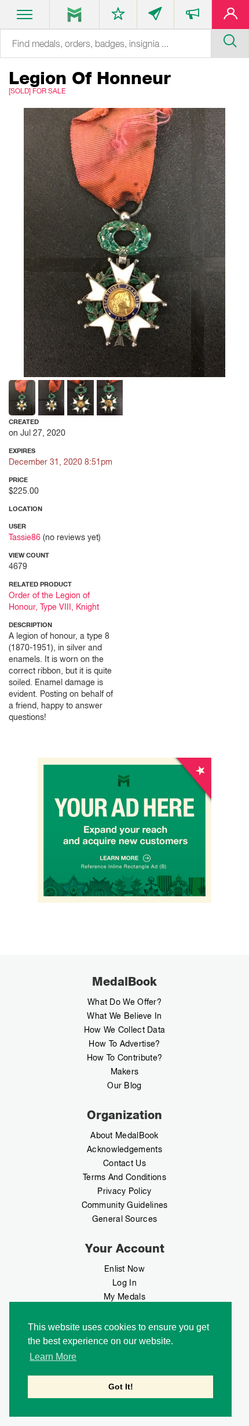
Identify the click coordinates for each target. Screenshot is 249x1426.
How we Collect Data (125, 1029)
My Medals (124, 1296)
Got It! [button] (120, 1386)
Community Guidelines (125, 1205)
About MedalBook (124, 1135)
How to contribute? (124, 1057)
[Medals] (74, 14)
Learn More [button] (53, 1357)
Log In (124, 1282)
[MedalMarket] (192, 16)
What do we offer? (124, 1002)
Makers (125, 1071)
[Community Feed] (155, 16)
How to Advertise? (124, 1043)
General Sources (125, 1219)
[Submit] (229, 39)
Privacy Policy (124, 1191)
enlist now (124, 1268)
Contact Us (124, 1163)
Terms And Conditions (124, 1177)
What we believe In (124, 1015)
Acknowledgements (124, 1149)
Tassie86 (25, 537)
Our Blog (124, 1085)
